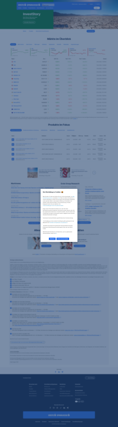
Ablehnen (52, 238)
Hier (59, 197)
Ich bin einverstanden (63, 238)
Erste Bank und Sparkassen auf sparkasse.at (58, 222)
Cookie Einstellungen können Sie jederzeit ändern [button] (53, 205)
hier (56, 233)
